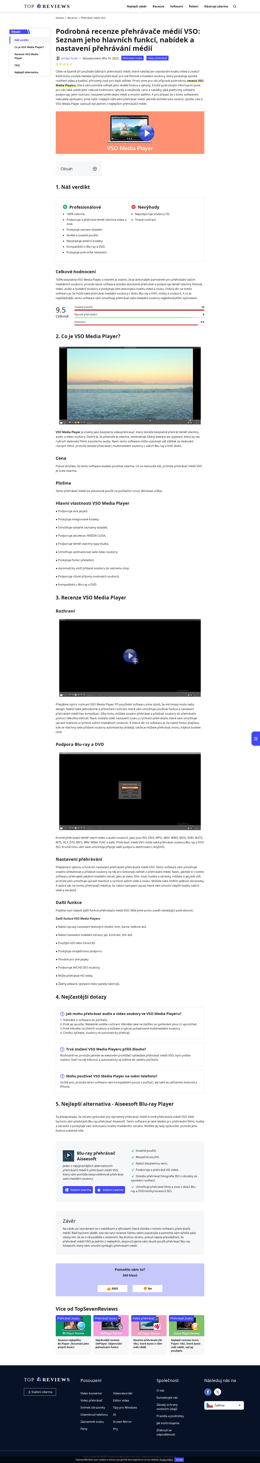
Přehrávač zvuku (132, 58)
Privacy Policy (166, 1459)
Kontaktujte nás (167, 1398)
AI (114, 1415)
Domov (60, 18)
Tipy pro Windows (125, 1407)
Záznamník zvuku (92, 1422)
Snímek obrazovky (92, 1407)
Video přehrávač (157, 58)
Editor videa (121, 1400)
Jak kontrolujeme (168, 1423)
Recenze (158, 6)
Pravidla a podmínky (170, 1416)
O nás (160, 1390)
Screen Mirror (122, 1422)
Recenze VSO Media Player (26, 56)
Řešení (193, 6)
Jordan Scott (69, 58)
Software (176, 6)
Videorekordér (123, 1393)
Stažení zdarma (41, 1392)
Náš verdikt (22, 40)
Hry (115, 1429)
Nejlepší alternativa (26, 72)
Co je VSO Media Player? (29, 47)
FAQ (17, 65)
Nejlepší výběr (137, 6)
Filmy (83, 1429)
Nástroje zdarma (216, 6)
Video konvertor (91, 1393)
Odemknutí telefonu (94, 1415)
